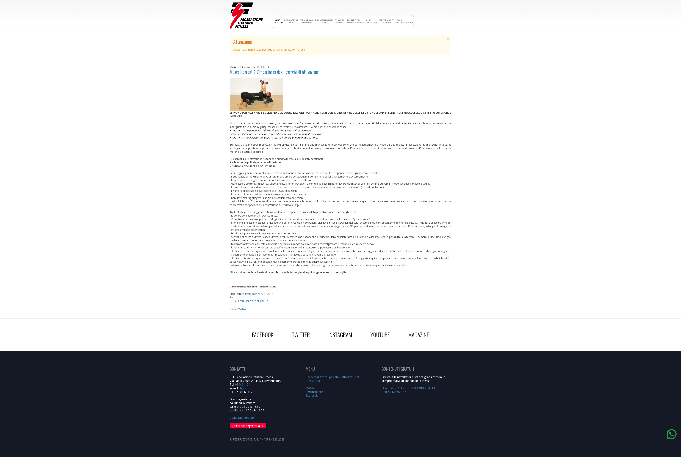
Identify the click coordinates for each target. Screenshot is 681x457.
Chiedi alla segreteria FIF (248, 426)
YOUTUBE (380, 334)
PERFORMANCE (386, 21)
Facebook (262, 334)
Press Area (313, 381)
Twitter (301, 334)
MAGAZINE (418, 334)
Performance (314, 392)
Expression (313, 395)
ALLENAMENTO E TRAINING (251, 301)
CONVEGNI (340, 21)
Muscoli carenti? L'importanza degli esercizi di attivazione (274, 71)
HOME (278, 21)
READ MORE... (238, 308)
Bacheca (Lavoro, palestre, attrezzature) (332, 377)
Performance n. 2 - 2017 (259, 293)
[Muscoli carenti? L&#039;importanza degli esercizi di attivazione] (256, 94)
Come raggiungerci (242, 418)
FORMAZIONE (291, 21)
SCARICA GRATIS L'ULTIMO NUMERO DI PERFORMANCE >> (408, 390)
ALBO (371, 21)
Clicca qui (236, 272)
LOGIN (404, 21)
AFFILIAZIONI (355, 21)
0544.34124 (242, 384)
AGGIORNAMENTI (324, 21)
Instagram (340, 334)
